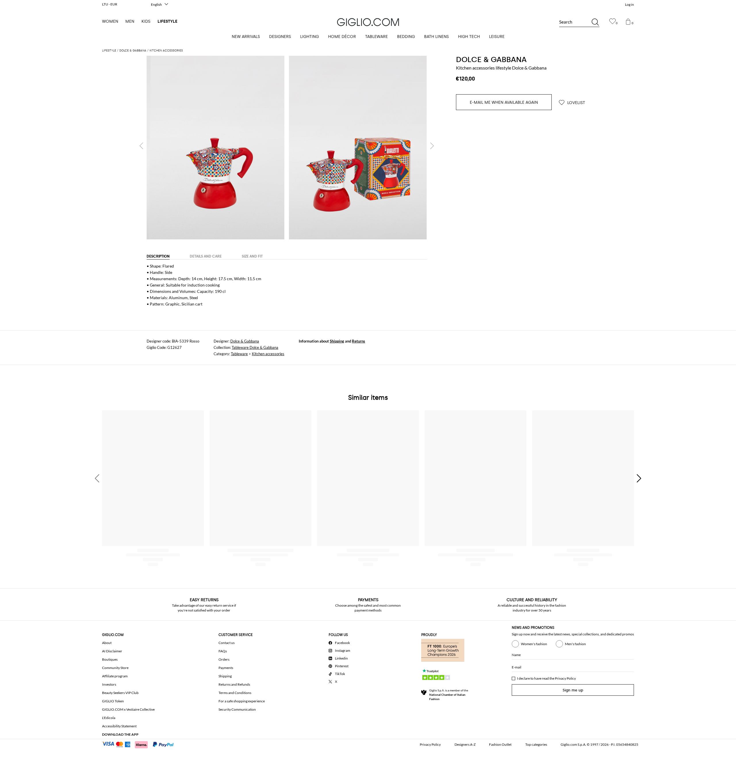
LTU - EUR (109, 4)
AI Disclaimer (112, 651)
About (107, 643)
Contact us (226, 643)
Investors (109, 684)
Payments (225, 668)
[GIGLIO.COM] (368, 22)
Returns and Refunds (234, 684)
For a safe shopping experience (241, 701)
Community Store (115, 668)
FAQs (222, 651)
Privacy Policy (565, 678)
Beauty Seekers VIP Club (120, 693)
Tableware (239, 353)
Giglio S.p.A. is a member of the (448, 695)
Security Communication (237, 709)
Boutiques (110, 659)
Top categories (536, 744)
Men (129, 21)
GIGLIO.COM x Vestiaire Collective (128, 709)
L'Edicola (108, 718)
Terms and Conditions (234, 693)
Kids (145, 21)
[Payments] (140, 744)
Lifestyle (167, 21)
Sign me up (573, 690)
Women (110, 21)
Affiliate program (115, 676)
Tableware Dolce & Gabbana (255, 347)
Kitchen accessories (268, 353)
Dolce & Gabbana (244, 341)
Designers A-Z (465, 744)
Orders (223, 659)
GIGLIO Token (113, 701)
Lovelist (575, 102)
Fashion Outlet (500, 744)
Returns (358, 341)
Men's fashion (575, 644)
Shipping (337, 341)
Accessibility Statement (119, 726)
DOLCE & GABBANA (491, 59)
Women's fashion (534, 644)
